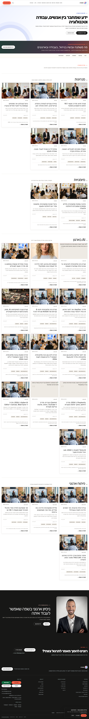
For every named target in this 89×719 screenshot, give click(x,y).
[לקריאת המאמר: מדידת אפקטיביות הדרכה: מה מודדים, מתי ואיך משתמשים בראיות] (44, 495)
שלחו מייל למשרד (6, 685)
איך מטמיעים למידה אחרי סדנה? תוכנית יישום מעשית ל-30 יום (16, 509)
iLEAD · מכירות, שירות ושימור (61, 712)
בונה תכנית (63, 683)
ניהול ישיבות (54, 216)
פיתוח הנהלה (14, 117)
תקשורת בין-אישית (72, 220)
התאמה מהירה (19, 649)
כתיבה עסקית (83, 220)
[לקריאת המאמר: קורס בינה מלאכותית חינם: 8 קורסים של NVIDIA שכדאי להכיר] (44, 296)
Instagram (6, 704)
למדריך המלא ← (81, 124)
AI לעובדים (17, 323)
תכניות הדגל (85, 690)
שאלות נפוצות (41, 694)
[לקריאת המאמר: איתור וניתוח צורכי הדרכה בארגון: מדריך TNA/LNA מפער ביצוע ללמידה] (73, 542)
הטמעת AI (54, 278)
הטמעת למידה (25, 522)
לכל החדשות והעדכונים (8, 47)
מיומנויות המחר (84, 683)
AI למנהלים (78, 278)
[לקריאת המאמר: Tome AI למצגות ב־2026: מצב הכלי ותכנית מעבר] (73, 437)
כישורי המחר (53, 2)
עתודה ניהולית (54, 117)
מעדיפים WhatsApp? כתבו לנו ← (18, 653)
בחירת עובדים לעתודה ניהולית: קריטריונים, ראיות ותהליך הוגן (46, 105)
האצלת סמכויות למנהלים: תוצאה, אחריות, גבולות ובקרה (74, 150)
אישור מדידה (84, 715)
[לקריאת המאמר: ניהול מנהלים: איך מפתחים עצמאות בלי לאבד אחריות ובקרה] (15, 91)
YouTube (19, 704)
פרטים (73, 715)
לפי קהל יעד (63, 688)
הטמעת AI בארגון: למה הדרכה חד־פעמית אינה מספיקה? (46, 265)
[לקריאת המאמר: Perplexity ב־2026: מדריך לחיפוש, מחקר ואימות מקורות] (73, 389)
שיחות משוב (72, 117)
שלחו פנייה (16, 682)
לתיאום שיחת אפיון (7, 2)
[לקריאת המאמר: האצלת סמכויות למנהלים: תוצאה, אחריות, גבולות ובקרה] (73, 136)
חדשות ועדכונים (40, 688)
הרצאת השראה (44, 2)
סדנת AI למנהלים (20, 278)
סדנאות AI (50, 278)
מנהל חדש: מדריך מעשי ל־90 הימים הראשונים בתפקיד (75, 105)
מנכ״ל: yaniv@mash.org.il (6, 693)
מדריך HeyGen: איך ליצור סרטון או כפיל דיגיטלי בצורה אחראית (74, 310)
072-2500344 (4, 689)
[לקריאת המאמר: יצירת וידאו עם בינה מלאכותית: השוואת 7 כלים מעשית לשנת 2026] (44, 342)
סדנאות (61, 2)
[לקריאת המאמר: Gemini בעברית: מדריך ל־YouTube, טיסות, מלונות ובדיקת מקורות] (44, 389)
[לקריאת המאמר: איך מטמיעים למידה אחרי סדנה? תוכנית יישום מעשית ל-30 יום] (15, 495)
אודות (35, 2)
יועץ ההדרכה (31, 2)
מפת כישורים (63, 686)
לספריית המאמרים (82, 33)
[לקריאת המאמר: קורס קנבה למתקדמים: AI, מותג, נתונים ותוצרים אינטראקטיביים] (15, 296)
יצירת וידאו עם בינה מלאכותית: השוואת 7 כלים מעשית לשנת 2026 (46, 357)
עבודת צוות (44, 216)
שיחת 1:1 (55, 161)
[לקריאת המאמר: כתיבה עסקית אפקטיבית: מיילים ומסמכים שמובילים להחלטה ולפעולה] (73, 191)
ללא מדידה (77, 715)
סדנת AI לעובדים (13, 278)
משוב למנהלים (50, 161)
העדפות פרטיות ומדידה (5, 716)
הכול (85, 55)
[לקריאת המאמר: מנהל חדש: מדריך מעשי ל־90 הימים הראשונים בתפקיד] (73, 91)
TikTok (16, 706)
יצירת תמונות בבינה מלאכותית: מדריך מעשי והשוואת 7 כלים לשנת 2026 (17, 357)
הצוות (42, 683)
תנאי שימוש (21, 716)
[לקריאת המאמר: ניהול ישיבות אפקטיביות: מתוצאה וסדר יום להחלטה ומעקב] (44, 191)
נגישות (17, 716)
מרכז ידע (41, 686)
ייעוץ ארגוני (85, 694)
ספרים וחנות (41, 692)
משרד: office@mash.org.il (6, 691)
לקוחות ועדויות (40, 681)
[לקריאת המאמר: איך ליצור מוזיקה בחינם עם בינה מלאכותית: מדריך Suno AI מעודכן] (73, 342)
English (53, 712)
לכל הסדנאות (38, 624)
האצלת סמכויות (83, 161)
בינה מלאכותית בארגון (82, 323)
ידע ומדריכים (39, 2)
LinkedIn (15, 704)
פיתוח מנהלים (57, 2)
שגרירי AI (73, 278)
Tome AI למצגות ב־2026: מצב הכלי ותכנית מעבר (74, 451)
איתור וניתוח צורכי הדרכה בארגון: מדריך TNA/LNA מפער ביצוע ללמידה (74, 557)
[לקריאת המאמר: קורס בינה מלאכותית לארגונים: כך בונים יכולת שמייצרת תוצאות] (73, 251)
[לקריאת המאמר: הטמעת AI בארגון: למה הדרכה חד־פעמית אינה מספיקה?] (44, 251)
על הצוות (47, 624)
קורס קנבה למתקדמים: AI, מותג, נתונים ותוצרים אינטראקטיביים (16, 310)
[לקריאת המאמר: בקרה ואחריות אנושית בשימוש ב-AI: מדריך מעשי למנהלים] (15, 251)
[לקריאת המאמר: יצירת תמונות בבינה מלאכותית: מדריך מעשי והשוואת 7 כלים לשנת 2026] (15, 342)
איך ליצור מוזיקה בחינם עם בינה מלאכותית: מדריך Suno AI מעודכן (74, 357)
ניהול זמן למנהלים (70, 161)
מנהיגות (80, 55)
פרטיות (25, 716)
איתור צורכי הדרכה (82, 571)
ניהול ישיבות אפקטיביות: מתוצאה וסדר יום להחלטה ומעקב (45, 205)
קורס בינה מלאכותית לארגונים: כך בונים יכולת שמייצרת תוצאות (73, 265)
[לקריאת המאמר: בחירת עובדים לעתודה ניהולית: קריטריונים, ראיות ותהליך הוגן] (44, 91)
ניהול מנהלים (25, 117)
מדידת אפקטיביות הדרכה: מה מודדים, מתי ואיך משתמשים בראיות (46, 510)
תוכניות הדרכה (48, 524)
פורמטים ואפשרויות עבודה (83, 696)
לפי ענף (64, 690)
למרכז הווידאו (71, 33)
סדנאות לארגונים (72, 522)
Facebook (11, 704)
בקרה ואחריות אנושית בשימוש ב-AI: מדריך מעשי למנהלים (16, 265)
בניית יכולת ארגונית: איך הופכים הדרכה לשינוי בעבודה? (74, 509)
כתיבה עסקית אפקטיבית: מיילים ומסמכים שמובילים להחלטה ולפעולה (74, 206)
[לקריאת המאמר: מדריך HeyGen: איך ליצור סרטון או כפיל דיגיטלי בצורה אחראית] (73, 296)
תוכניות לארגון (14, 522)
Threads (19, 706)
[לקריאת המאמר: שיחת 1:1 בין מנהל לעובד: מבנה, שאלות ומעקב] (44, 136)
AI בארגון (47, 2)
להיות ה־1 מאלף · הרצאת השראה (81, 692)
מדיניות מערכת (12, 716)
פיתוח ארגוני (61, 55)
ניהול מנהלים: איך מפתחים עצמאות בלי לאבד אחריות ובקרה (16, 105)
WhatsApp (6, 682)
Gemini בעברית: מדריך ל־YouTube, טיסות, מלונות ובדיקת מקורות (47, 404)
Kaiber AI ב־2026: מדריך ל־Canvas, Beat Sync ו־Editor (16, 403)
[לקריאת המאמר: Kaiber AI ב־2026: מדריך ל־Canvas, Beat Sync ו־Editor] (15, 389)
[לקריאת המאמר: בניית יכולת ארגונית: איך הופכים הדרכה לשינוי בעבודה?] (73, 495)
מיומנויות (74, 55)
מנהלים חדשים (77, 117)
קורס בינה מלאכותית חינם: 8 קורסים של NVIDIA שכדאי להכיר (45, 310)
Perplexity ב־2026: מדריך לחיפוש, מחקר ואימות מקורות (75, 403)
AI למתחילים (83, 278)
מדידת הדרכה (54, 524)
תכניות (50, 2)
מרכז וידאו (41, 690)
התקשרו (16, 685)
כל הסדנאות (85, 688)
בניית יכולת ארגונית (69, 571)
